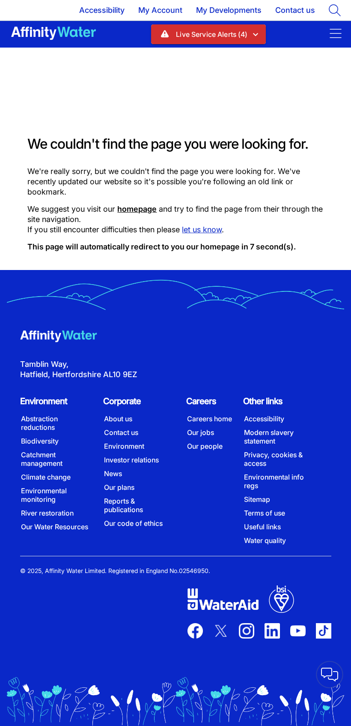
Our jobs (200, 432)
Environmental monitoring (44, 495)
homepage (137, 208)
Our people (205, 446)
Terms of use (264, 513)
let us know (202, 229)
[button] (208, 34)
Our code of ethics (133, 523)
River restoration (47, 513)
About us (118, 418)
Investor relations (131, 460)
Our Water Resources (54, 526)
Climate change (46, 477)
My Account (160, 10)
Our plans (119, 487)
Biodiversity (40, 441)
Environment (124, 446)
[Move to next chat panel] (329, 674)
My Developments (229, 10)
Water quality (265, 540)
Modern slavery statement (269, 436)
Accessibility (102, 10)
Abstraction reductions (39, 423)
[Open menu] (330, 34)
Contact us (295, 10)
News (113, 473)
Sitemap (257, 499)
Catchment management (41, 459)
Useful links (262, 526)
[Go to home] (53, 34)
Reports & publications (123, 505)
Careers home (209, 418)
